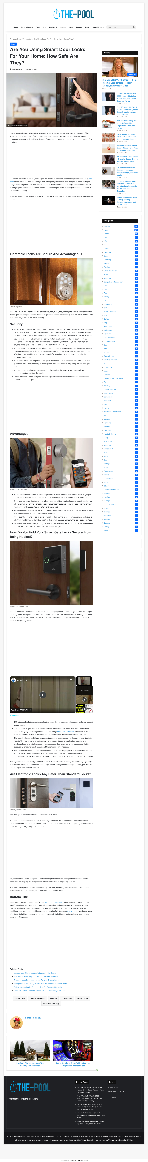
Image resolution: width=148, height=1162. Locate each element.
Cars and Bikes (109, 337)
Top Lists (107, 430)
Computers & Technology (113, 282)
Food (38, 27)
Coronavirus (108, 478)
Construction (108, 397)
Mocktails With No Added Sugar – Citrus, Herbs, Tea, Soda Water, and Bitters (127, 147)
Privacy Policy (113, 1087)
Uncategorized (109, 341)
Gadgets (107, 523)
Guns (106, 467)
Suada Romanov (17, 69)
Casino (106, 237)
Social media (108, 393)
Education (107, 252)
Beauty (79, 27)
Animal (106, 349)
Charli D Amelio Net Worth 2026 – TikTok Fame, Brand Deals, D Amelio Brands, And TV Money (90, 1106)
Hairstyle (107, 464)
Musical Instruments (111, 490)
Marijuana (107, 423)
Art (105, 363)
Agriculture (108, 441)
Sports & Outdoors (110, 360)
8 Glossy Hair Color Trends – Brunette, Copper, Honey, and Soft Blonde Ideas (127, 159)
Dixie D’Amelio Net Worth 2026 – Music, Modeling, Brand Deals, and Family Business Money (89, 1098)
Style (71, 27)
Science (107, 512)
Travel (106, 248)
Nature (106, 482)
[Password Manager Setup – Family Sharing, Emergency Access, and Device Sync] (108, 200)
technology (108, 330)
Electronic (107, 401)
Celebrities (108, 367)
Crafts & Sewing (110, 504)
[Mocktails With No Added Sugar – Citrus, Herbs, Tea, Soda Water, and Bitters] (108, 148)
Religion (107, 519)
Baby (106, 404)
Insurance (107, 445)
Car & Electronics (110, 271)
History (106, 527)
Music (106, 371)
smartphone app (51, 1003)
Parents (107, 426)
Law (105, 286)
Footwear (107, 515)
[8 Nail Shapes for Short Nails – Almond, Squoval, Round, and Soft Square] (108, 137)
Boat (105, 460)
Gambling (107, 260)
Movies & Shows (110, 389)
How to (106, 408)
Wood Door (22, 680)
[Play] (84, 699)
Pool (105, 315)
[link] (13, 680)
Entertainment (27, 27)
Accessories (108, 471)
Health (106, 234)
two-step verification (65, 731)
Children (107, 375)
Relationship (108, 326)
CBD (105, 300)
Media (106, 456)
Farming (107, 530)
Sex (105, 345)
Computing (108, 304)
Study (106, 438)
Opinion (106, 508)
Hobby (106, 352)
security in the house (53, 902)
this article (71, 911)
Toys (105, 382)
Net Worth (53, 27)
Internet (107, 419)
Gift (105, 415)
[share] (71, 679)
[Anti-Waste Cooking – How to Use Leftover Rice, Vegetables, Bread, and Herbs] (108, 124)
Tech (87, 27)
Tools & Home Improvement (114, 378)
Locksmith (67, 998)
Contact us (112, 1097)
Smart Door (83, 998)
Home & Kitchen (98, 27)
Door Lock (20, 998)
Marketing (107, 278)
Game (106, 256)
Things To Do (109, 449)
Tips (105, 293)
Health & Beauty (110, 434)
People (63, 27)
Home (16, 27)
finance (106, 263)
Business (107, 226)
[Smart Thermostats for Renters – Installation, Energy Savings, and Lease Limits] (108, 171)
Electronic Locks (38, 998)
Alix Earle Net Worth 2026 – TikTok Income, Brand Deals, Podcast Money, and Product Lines (119, 83)
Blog (105, 323)
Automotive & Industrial (112, 412)
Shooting (107, 493)
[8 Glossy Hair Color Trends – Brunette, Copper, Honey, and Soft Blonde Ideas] (108, 159)
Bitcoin (106, 486)
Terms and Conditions (116, 1091)
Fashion (107, 267)
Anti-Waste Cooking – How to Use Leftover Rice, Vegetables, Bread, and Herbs (91, 1115)
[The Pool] (74, 13)
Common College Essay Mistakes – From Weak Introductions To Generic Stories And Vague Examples (127, 186)
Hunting (107, 497)
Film (105, 452)
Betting (106, 319)
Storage (107, 501)
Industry (107, 386)
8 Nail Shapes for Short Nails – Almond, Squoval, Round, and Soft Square (126, 136)
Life (44, 27)
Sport (106, 274)
